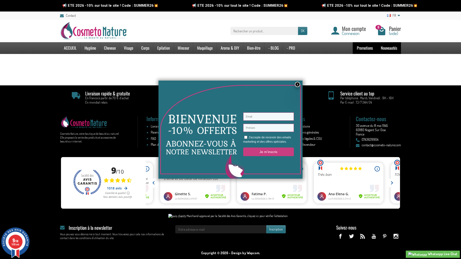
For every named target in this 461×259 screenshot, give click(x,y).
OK (302, 31)
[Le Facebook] (340, 236)
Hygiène (90, 48)
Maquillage (205, 48)
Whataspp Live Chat (442, 254)
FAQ (153, 138)
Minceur (183, 48)
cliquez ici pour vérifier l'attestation (267, 216)
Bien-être (254, 48)
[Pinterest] (385, 236)
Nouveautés (389, 48)
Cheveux (110, 48)
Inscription (276, 229)
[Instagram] (396, 236)
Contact (71, 15)
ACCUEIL (70, 48)
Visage (128, 48)
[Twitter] (351, 236)
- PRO (291, 48)
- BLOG (273, 48)
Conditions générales (305, 132)
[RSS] (362, 236)
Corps (145, 48)
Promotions (365, 48)
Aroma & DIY (230, 48)
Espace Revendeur (303, 144)
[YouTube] (373, 236)
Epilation (163, 48)
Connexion (350, 33)
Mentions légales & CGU (307, 138)
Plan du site (158, 144)
